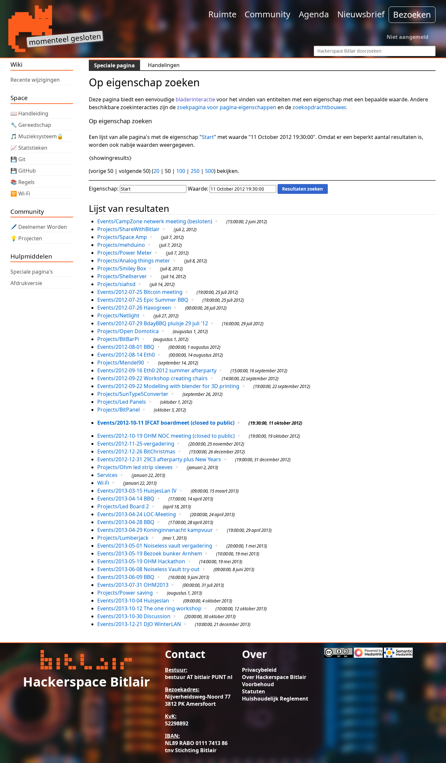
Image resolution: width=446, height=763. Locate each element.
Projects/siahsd (116, 284)
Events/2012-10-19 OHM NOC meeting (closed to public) (166, 435)
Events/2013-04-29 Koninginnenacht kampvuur (155, 530)
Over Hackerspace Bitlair (274, 677)
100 (180, 171)
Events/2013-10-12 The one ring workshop (149, 608)
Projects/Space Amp (122, 237)
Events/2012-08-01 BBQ (125, 346)
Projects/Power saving (125, 592)
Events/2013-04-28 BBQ (125, 522)
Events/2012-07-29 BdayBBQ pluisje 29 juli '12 (152, 323)
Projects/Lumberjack (123, 537)
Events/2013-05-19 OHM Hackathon (141, 561)
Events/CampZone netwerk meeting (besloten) (154, 221)
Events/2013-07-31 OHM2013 (132, 584)
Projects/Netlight (118, 315)
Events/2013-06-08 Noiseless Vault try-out (148, 569)
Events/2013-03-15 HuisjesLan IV (137, 490)
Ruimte (222, 14)
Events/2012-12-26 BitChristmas (136, 451)
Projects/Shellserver (122, 276)
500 (209, 171)
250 (195, 171)
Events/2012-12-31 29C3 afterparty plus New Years (159, 459)
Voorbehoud (258, 684)
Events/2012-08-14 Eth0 (126, 354)
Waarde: (198, 188)
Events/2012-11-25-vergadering (135, 443)
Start (208, 137)
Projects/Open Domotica (128, 331)
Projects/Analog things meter (133, 260)
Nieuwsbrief (361, 14)
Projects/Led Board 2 (123, 506)
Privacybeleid (259, 669)
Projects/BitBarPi (118, 339)
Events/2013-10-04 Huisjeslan (133, 600)
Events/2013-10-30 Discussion (133, 616)
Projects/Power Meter (124, 252)
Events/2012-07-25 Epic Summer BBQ (142, 299)
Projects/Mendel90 (120, 362)
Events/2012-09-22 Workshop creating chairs (152, 378)
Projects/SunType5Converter (132, 394)
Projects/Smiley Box (121, 268)
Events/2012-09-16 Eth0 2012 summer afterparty (156, 370)
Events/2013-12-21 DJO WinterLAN (139, 624)
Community (267, 14)
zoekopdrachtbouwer (319, 107)
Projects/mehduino (121, 244)
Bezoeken (412, 14)
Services (107, 475)
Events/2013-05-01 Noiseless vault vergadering (154, 545)
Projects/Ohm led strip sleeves (135, 467)
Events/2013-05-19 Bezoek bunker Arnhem (149, 553)
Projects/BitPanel (118, 409)
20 (156, 171)
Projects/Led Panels (121, 401)
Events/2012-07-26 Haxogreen (134, 307)
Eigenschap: (104, 188)
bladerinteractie (195, 99)
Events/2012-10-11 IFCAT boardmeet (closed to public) (165, 422)
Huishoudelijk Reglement (275, 698)
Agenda (314, 14)
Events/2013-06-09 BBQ (125, 577)
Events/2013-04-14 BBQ (125, 498)
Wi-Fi (103, 482)
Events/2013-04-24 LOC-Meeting (136, 514)
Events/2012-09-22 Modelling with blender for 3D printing (168, 386)
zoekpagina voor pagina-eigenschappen (226, 107)
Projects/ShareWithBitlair (128, 229)
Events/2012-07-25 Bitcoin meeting (140, 292)
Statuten (253, 691)
